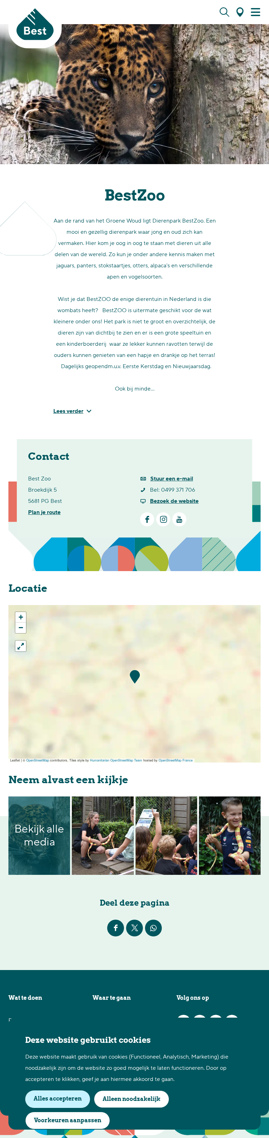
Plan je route (44, 512)
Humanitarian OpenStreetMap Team (116, 760)
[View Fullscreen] (20, 646)
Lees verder (68, 411)
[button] (135, 677)
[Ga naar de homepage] (35, 24)
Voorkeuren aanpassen (67, 1120)
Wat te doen (25, 998)
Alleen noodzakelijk (131, 1099)
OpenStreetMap (37, 760)
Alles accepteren (58, 1098)
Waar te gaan (111, 998)
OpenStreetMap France (176, 760)
